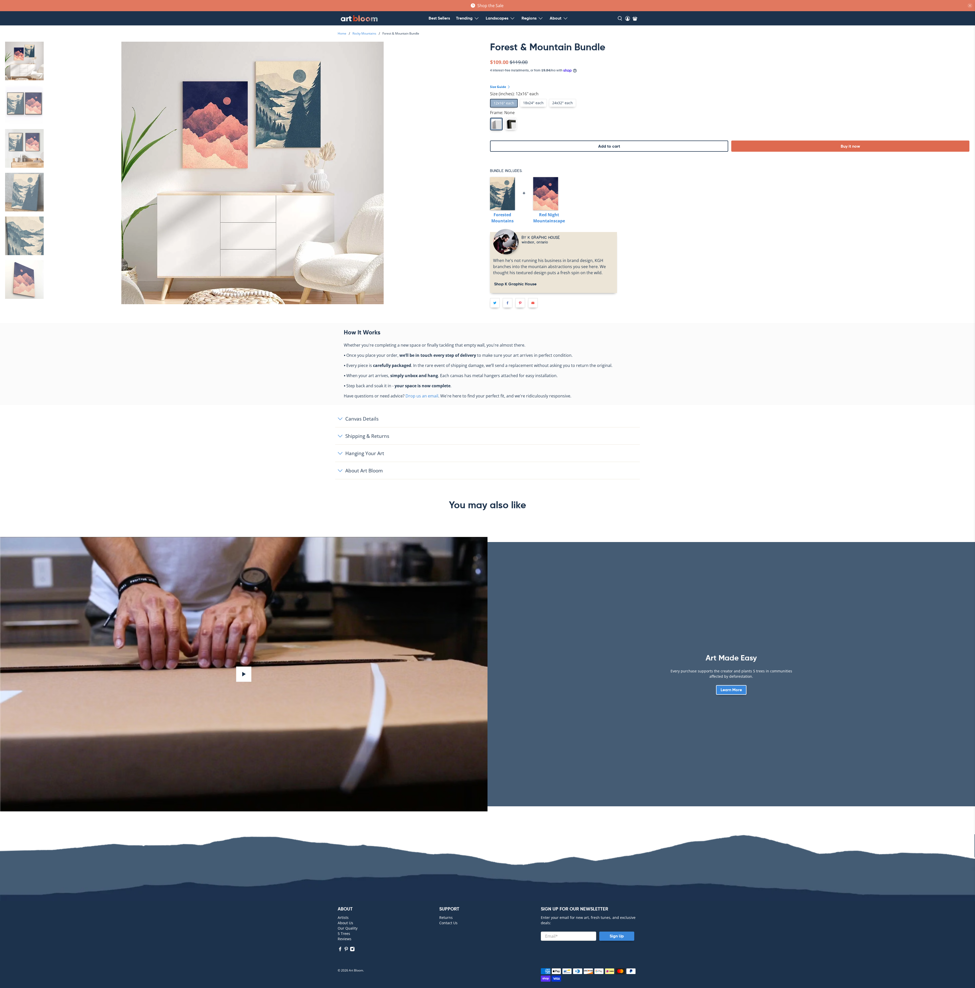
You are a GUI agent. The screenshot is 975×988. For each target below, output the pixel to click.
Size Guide (498, 87)
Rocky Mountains (364, 33)
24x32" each (562, 102)
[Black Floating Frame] (511, 124)
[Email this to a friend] (533, 303)
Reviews (344, 938)
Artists (343, 917)
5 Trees (344, 933)
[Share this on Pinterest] (520, 303)
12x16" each (504, 103)
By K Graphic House (541, 237)
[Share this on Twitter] (495, 303)
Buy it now (850, 146)
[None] (496, 124)
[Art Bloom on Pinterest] (346, 950)
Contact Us (448, 922)
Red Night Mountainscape (549, 218)
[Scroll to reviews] (731, 55)
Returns (446, 917)
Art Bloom (356, 970)
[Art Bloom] (359, 18)
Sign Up (617, 936)
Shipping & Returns (367, 436)
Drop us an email (421, 396)
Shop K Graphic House (515, 284)
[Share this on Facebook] (507, 303)
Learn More (731, 689)
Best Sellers (439, 18)
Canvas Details (362, 418)
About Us (345, 922)
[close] (969, 5)
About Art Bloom (364, 470)
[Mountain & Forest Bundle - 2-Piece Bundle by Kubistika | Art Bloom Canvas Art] (252, 173)
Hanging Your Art (364, 453)
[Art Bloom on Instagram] (352, 950)
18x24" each (533, 102)
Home (342, 33)
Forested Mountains (502, 218)
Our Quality (348, 928)
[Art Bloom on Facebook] (340, 950)
